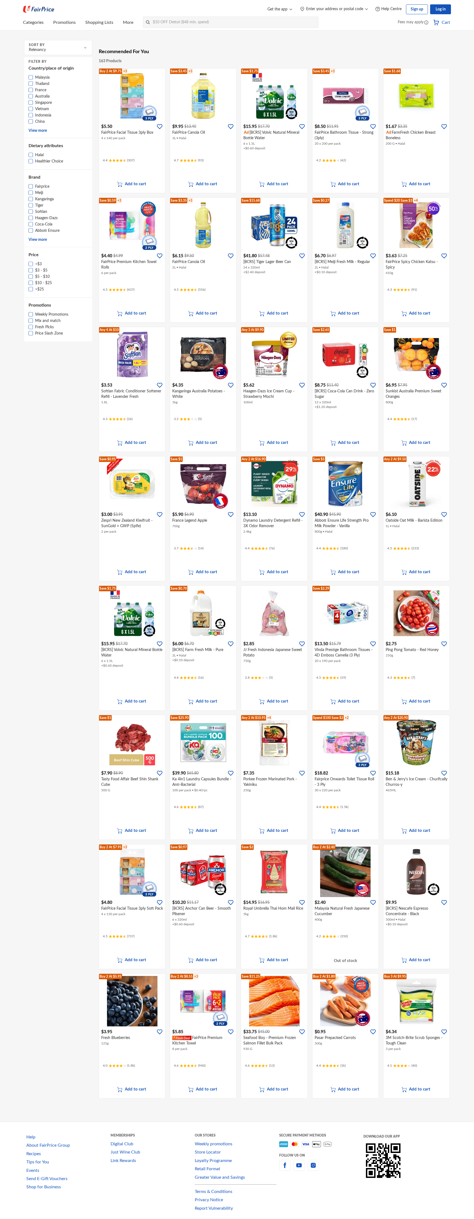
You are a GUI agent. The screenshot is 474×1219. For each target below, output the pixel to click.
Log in (441, 9)
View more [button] (38, 131)
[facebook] (284, 1168)
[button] (426, 22)
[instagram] (313, 1168)
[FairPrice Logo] (38, 9)
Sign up (417, 9)
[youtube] (299, 1168)
